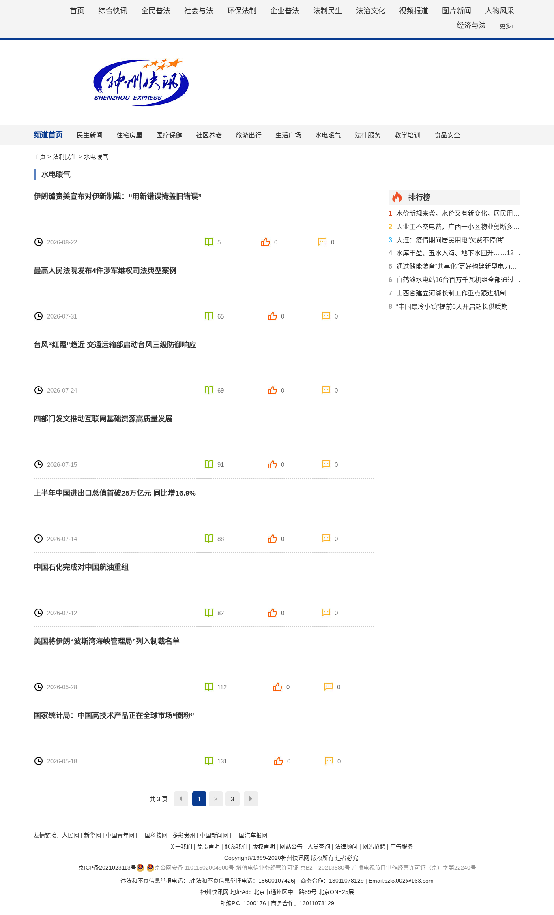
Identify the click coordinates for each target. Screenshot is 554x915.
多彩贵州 (183, 835)
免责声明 (208, 846)
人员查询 (318, 846)
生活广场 (288, 135)
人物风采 (499, 11)
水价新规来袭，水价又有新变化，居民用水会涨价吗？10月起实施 (454, 213)
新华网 (92, 835)
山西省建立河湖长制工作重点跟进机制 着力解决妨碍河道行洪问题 (454, 293)
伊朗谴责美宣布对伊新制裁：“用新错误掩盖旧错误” (118, 196)
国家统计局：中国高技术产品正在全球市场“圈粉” (114, 716)
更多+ (507, 26)
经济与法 (471, 25)
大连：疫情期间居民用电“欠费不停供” (446, 240)
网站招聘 (374, 846)
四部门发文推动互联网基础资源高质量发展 (103, 419)
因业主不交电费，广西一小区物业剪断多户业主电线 (454, 226)
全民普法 (155, 11)
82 (220, 612)
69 (220, 390)
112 (222, 687)
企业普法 (284, 11)
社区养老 (209, 135)
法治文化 (370, 11)
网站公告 (291, 846)
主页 (40, 156)
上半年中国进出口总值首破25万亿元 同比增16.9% (115, 493)
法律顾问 (346, 846)
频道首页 (48, 135)
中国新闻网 (214, 835)
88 (220, 538)
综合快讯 (112, 11)
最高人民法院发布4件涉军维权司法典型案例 (105, 271)
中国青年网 (120, 835)
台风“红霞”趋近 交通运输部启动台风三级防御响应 (115, 345)
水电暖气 (328, 135)
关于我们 (181, 846)
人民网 (70, 835)
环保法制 (241, 11)
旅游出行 (249, 135)
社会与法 (198, 11)
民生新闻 (90, 135)
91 (220, 464)
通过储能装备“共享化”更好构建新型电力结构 (454, 266)
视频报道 (413, 11)
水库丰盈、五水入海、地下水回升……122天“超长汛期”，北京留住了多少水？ (454, 253)
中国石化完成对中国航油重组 (81, 567)
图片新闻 (456, 11)
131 (222, 761)
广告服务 (401, 846)
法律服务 (368, 135)
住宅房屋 (129, 135)
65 (220, 316)
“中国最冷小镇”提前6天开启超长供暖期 (448, 306)
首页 (77, 11)
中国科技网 (153, 835)
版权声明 (263, 846)
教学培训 (408, 135)
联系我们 (236, 846)
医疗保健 (169, 135)
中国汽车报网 (250, 835)
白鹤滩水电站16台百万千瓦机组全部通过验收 (454, 279)
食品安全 (447, 135)
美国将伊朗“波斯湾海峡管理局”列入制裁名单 (107, 641)
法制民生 (327, 11)
